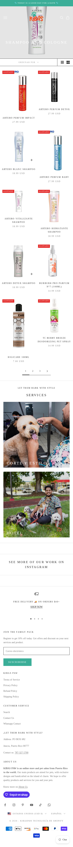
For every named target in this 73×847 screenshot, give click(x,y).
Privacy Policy (10, 685)
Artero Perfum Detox (54, 109)
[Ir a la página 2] (47, 371)
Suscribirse (17, 662)
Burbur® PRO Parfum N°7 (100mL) (54, 285)
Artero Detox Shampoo (18, 283)
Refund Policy (10, 691)
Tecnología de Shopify (48, 821)
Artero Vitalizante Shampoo (19, 220)
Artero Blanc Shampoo (18, 169)
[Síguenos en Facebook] (5, 805)
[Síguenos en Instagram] (14, 805)
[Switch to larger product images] (62, 62)
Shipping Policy (11, 696)
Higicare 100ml (18, 357)
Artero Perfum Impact (19, 118)
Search (6, 712)
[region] (36, 602)
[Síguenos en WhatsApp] (49, 805)
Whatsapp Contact (12, 723)
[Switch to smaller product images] (68, 62)
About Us (23, 787)
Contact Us (8, 718)
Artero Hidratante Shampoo (54, 230)
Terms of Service (11, 679)
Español (56, 814)
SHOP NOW (36, 607)
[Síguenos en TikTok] (40, 805)
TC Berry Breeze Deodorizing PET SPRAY (54, 340)
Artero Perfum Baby (54, 177)
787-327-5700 (21, 752)
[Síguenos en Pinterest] (22, 805)
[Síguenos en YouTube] (31, 805)
